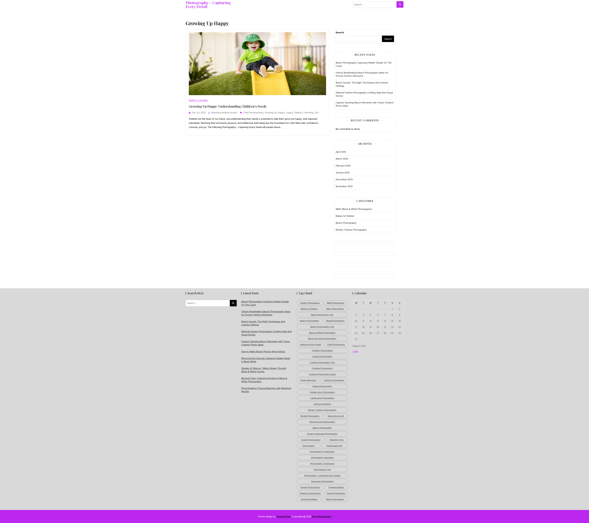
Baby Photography (335, 308)
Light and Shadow (322, 404)
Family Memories (308, 380)
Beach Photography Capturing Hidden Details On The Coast (363, 64)
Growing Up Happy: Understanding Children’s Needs (227, 106)
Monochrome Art (336, 416)
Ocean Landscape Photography (322, 433)
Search (340, 32)
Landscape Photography (322, 398)
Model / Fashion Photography (351, 229)
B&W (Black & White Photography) (354, 209)
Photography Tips (322, 469)
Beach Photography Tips (322, 326)
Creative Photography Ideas (322, 374)
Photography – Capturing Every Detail (208, 4)
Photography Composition (322, 451)
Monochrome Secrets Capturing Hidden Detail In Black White (265, 360)
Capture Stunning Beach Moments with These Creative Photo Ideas (365, 104)
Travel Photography (335, 493)
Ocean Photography (310, 439)
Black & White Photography (322, 332)
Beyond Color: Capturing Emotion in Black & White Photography (264, 380)
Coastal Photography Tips (322, 362)
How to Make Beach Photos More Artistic (263, 351)
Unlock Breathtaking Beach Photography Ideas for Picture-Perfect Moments (362, 74)
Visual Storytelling (309, 499)
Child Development (253, 112)
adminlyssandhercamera (224, 112)
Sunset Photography (310, 487)
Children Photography (322, 350)
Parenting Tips (311, 112)
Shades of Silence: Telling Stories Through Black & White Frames (263, 370)
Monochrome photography (322, 422)
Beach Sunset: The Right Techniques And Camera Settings (362, 84)
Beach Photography (346, 222)
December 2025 (344, 179)
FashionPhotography (322, 386)
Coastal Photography (322, 356)
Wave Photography (335, 499)
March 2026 (342, 158)
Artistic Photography (310, 303)
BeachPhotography (335, 320)
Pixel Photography (321, 516)
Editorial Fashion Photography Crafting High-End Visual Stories (364, 94)
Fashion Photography (334, 380)
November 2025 (344, 186)
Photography (308, 445)
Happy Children (294, 112)
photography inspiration (322, 457)
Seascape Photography (322, 481)
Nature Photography (322, 428)
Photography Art (334, 445)
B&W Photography (335, 303)
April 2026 (341, 151)
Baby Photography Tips (322, 314)
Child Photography (336, 344)
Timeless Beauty (336, 487)
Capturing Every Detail (310, 344)
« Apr (355, 351)
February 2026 (343, 165)
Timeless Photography (310, 493)
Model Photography (310, 416)
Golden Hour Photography (322, 392)
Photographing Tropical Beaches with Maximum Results (266, 390)
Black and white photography (322, 338)
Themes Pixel (283, 516)
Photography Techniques (322, 463)
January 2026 (343, 172)
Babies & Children (198, 100)
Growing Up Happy (275, 112)
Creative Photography (322, 368)
